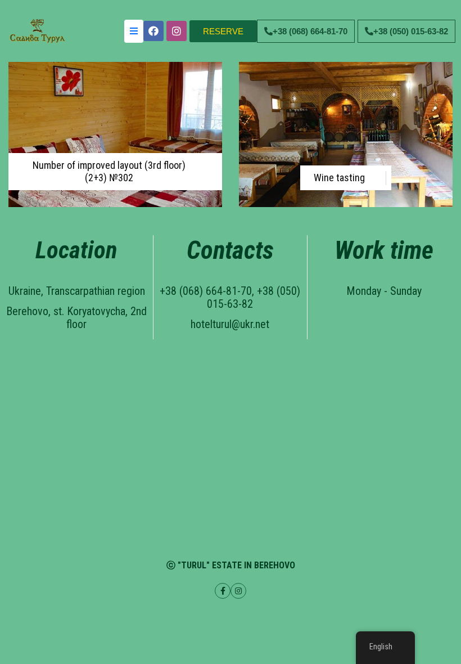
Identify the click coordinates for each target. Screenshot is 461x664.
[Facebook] (153, 31)
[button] (223, 31)
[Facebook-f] (223, 591)
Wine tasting (339, 177)
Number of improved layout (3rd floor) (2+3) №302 (109, 171)
